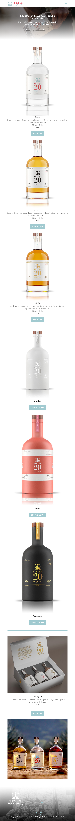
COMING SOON (37, 407)
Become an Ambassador (35, 30)
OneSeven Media (58, 817)
